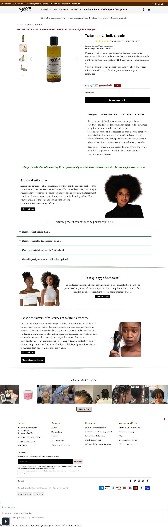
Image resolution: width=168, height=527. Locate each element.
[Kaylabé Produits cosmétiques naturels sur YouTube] (162, 4)
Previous (30, 59)
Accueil (44, 9)
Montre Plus (84, 409)
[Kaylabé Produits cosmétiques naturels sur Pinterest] (156, 4)
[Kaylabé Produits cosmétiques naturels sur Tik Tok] (166, 4)
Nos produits (59, 9)
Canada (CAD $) (23, 494)
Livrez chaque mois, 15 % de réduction (25, 517)
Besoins (75, 9)
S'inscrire (78, 461)
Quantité (89, 92)
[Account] (143, 9)
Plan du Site (22, 445)
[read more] (123, 339)
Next (76, 59)
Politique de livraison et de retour (98, 444)
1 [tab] (23, 75)
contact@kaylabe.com (28, 433)
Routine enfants (91, 9)
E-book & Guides (125, 444)
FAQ (120, 436)
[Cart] (148, 9)
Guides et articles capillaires (130, 428)
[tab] (84, 231)
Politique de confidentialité (96, 428)
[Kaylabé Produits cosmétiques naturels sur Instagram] (159, 4)
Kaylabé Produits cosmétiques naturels (37, 488)
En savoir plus (28, 209)
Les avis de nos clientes (128, 440)
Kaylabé (21, 481)
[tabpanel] (23, 38)
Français (38, 494)
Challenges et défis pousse (114, 9)
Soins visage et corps (127, 432)
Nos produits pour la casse (32, 360)
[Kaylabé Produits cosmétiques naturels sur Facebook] (153, 4)
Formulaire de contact (26, 441)
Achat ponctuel (11, 507)
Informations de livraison (95, 436)
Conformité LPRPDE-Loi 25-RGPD (98, 432)
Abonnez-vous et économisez (18, 513)
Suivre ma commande (28, 428)
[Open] (5, 521)
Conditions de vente (93, 440)
